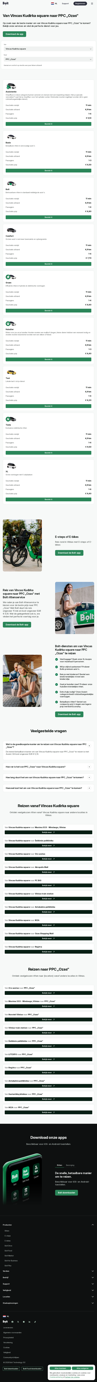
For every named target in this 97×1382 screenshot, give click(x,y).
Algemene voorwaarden (12, 1333)
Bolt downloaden (66, 1192)
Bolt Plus (8, 1266)
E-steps (8, 1236)
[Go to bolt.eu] (5, 3)
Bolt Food (8, 1251)
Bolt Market (9, 1256)
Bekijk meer (47, 832)
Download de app (14, 34)
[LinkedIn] (29, 1322)
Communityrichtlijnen (11, 1357)
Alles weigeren (83, 1368)
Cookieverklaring (56, 1377)
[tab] (59, 1165)
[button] (89, 746)
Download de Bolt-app (69, 553)
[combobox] (48, 48)
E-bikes (8, 1241)
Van (5, 44)
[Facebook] (12, 1322)
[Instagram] (24, 1322)
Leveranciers (8, 1328)
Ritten (7, 1231)
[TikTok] (35, 1322)
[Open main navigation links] (92, 3)
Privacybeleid (8, 1338)
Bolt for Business (11, 1261)
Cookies (6, 1347)
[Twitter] (18, 1322)
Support (65, 3)
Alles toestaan (60, 1368)
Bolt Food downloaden (32, 1369)
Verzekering (8, 1342)
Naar (5, 55)
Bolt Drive (8, 1246)
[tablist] (65, 1165)
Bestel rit (48, 124)
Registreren (80, 3)
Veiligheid (7, 1352)
